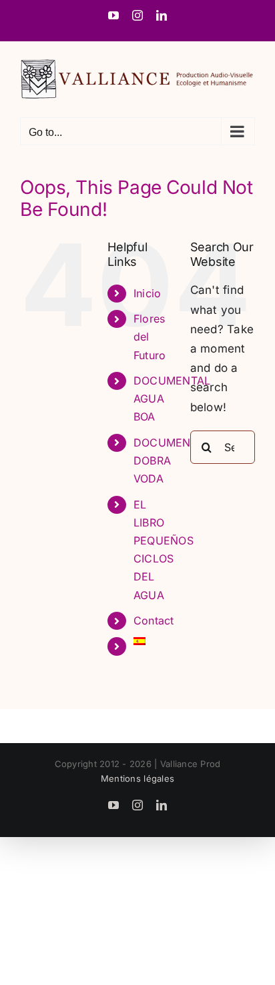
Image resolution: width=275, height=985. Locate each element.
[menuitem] (151, 641)
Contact (153, 620)
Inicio (147, 293)
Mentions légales (137, 778)
